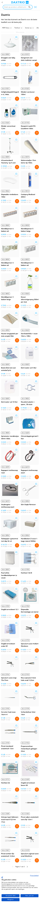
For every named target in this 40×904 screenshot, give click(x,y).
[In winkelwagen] (17, 64)
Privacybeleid (34, 875)
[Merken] (2, 2)
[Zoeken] (29, 7)
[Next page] (27, 867)
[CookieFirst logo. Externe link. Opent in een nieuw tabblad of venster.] (2, 877)
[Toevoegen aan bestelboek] (16, 37)
